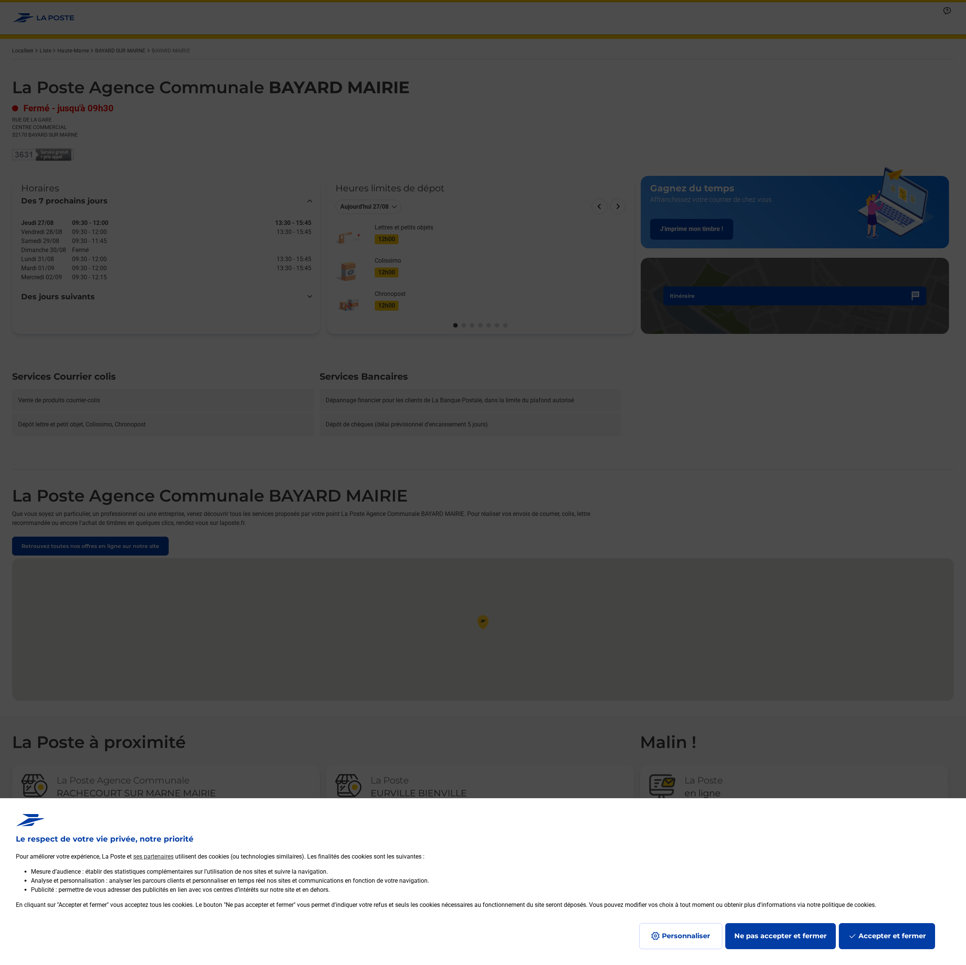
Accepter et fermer (892, 936)
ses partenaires (153, 856)
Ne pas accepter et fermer (780, 936)
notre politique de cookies (841, 904)
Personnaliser (686, 936)
